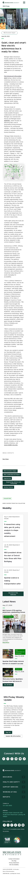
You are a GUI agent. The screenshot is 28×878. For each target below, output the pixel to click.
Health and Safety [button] (11, 782)
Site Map (14, 860)
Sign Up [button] (8, 732)
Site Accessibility (14, 864)
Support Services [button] (10, 787)
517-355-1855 (7, 805)
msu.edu (16, 869)
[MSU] (14, 772)
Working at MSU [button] (10, 792)
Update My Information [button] (13, 736)
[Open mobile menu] (24, 2)
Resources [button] (7, 777)
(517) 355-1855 (9, 869)
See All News (8, 684)
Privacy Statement (14, 862)
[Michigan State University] (11, 2)
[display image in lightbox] (14, 172)
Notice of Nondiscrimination (8, 871)
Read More (6, 642)
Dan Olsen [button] (6, 459)
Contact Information (14, 859)
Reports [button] (6, 797)
